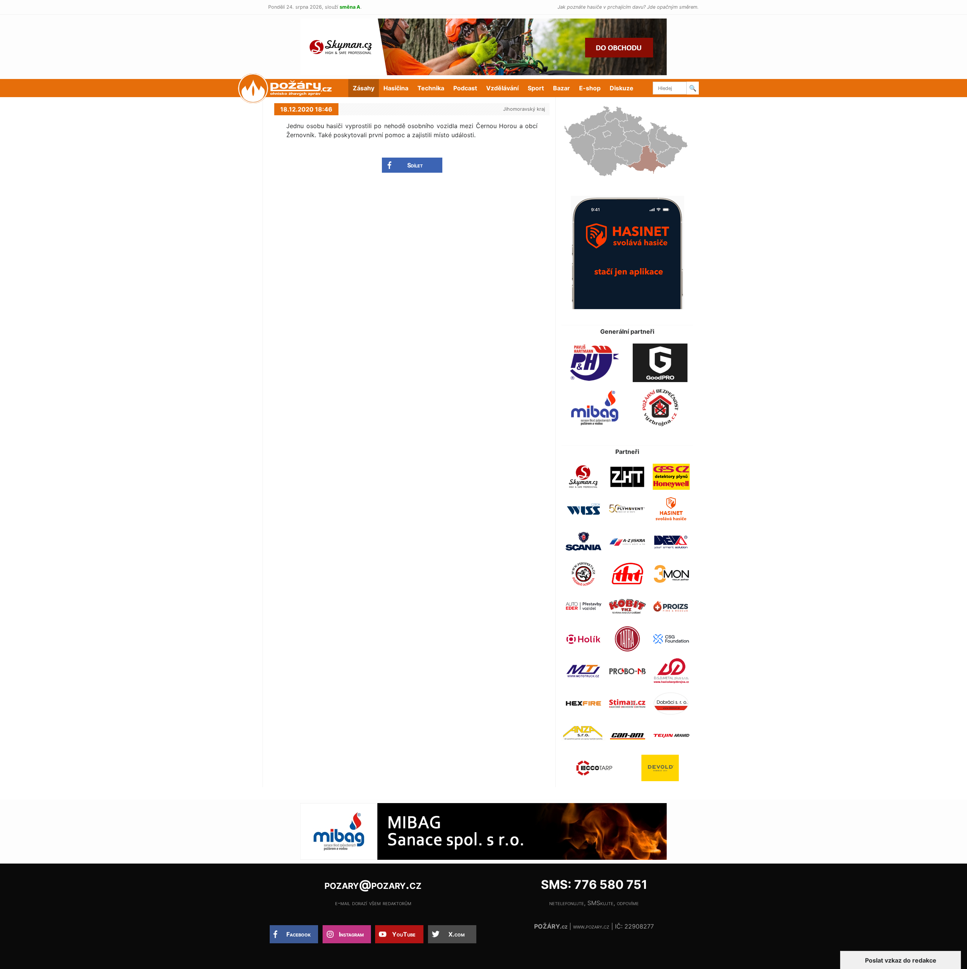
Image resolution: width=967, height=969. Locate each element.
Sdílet (415, 165)
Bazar (561, 88)
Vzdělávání (502, 88)
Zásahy (363, 88)
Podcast (465, 88)
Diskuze (621, 88)
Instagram (351, 934)
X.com (456, 934)
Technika (430, 88)
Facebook (298, 934)
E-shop (590, 88)
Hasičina (395, 88)
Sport (536, 88)
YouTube (404, 934)
